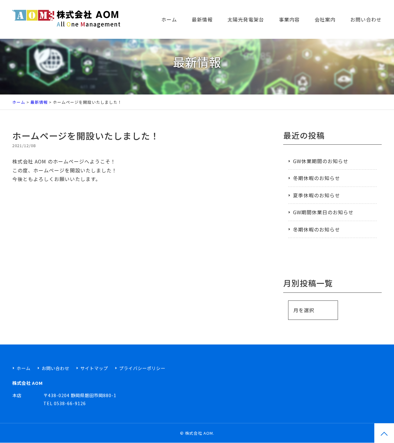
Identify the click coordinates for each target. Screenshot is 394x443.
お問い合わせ (366, 19)
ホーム (169, 19)
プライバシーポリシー (142, 368)
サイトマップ (94, 368)
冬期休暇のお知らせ (316, 178)
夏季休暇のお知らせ (316, 195)
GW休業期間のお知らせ (320, 161)
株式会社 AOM (199, 433)
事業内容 (289, 19)
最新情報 (202, 19)
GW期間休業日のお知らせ (323, 212)
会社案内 (325, 19)
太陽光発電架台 (245, 19)
